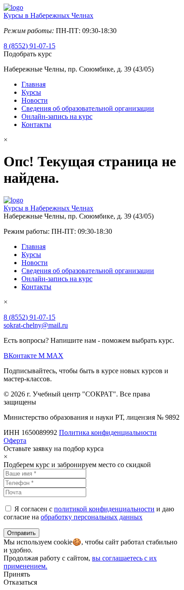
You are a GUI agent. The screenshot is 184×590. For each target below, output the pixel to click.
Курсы (31, 92)
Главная (33, 84)
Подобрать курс (28, 54)
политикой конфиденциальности (104, 509)
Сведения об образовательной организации (87, 108)
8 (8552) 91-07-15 (29, 46)
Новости (34, 100)
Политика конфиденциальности (108, 432)
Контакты (36, 124)
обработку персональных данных (91, 517)
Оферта (15, 440)
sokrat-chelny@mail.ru (36, 325)
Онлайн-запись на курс (56, 116)
